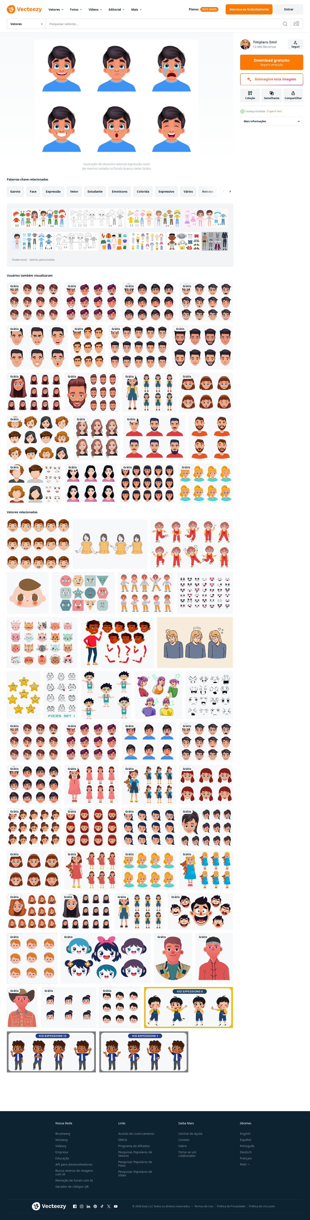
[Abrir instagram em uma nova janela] (81, 1206)
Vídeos (93, 9)
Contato (183, 1140)
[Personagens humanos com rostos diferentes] (34, 483)
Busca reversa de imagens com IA (74, 1172)
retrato (207, 191)
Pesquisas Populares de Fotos (135, 1163)
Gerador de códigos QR (72, 1186)
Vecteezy (61, 1140)
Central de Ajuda (190, 1134)
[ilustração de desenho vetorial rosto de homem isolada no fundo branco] (203, 347)
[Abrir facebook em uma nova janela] (74, 1206)
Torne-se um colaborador (187, 1154)
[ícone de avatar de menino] (173, 958)
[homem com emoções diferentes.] (211, 437)
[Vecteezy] (24, 9)
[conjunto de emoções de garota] (158, 695)
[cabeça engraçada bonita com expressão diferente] (68, 1007)
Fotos (74, 9)
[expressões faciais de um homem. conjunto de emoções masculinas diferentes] (88, 347)
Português (247, 1146)
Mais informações (255, 121)
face (33, 191)
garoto (15, 191)
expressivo (166, 191)
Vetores (54, 9)
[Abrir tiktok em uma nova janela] (102, 1206)
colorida (143, 191)
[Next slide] (226, 191)
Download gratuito (272, 62)
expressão (53, 191)
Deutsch (246, 1152)
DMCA (122, 1140)
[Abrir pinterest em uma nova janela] (95, 1206)
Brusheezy (62, 1134)
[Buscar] (285, 23)
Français (246, 1158)
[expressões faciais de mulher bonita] (91, 483)
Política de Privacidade (231, 1206)
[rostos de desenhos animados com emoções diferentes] (61, 695)
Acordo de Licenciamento (136, 1134)
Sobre (182, 1146)
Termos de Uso (203, 1206)
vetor (74, 191)
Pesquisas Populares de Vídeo (135, 1173)
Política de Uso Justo (262, 1206)
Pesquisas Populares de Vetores (135, 1154)
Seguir (295, 46)
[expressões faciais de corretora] (96, 437)
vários (188, 191)
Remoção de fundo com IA (74, 1180)
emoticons (119, 191)
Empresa (61, 1152)
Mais (134, 9)
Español (245, 1140)
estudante (95, 191)
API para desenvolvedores (73, 1164)
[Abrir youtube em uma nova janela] (115, 1206)
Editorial (115, 9)
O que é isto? (274, 111)
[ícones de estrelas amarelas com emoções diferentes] (24, 695)
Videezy (60, 1146)
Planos (194, 9)
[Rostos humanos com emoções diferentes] (38, 437)
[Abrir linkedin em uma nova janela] (88, 1206)
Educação (62, 1158)
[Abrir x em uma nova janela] (109, 1206)
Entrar (288, 9)
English (245, 1134)
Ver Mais (215, 241)
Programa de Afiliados (134, 1146)
